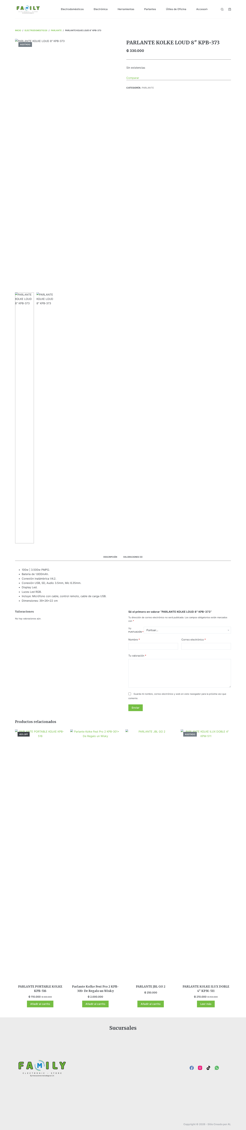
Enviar (135, 707)
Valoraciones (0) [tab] (133, 557)
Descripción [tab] (110, 557)
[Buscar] (222, 9)
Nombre (134, 639)
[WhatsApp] (217, 1068)
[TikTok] (208, 1068)
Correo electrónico (193, 639)
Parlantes (150, 9)
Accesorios (203, 9)
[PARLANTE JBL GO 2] (151, 854)
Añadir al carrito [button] (40, 1003)
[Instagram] (200, 1068)
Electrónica (101, 9)
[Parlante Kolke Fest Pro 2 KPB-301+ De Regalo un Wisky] (95, 854)
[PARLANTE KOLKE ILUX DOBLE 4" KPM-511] (206, 854)
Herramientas (126, 9)
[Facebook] (192, 1068)
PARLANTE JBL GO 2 (150, 986)
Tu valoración (137, 655)
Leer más (205, 1003)
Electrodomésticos (72, 9)
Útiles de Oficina (176, 9)
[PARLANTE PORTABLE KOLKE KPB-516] (40, 854)
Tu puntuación (135, 630)
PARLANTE (148, 87)
